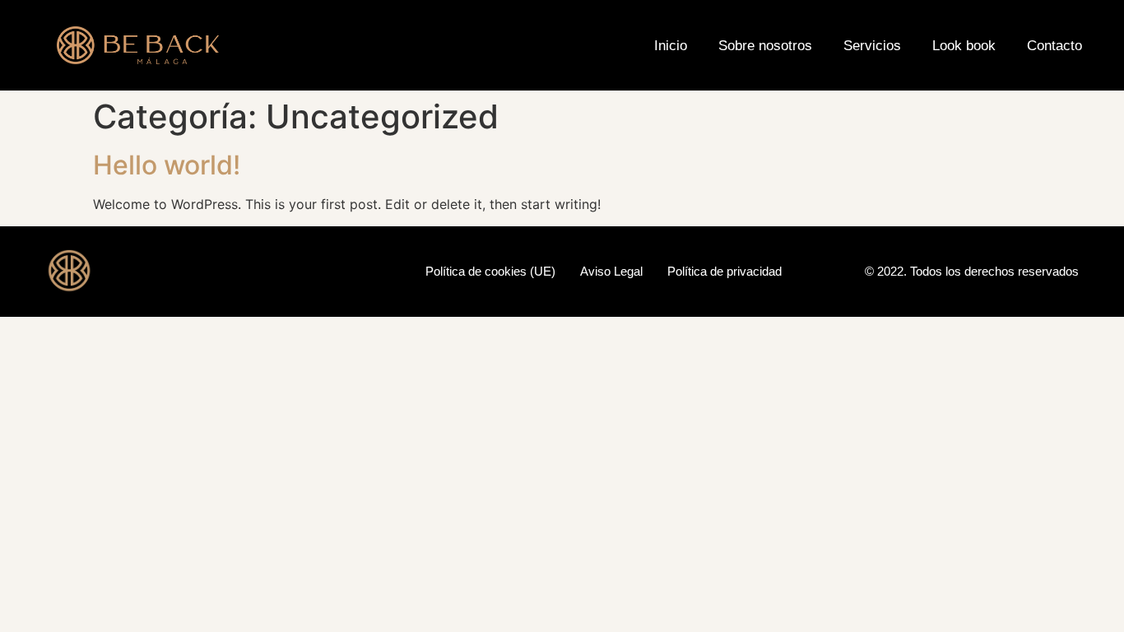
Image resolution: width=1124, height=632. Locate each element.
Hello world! (166, 165)
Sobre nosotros (765, 45)
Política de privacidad (724, 271)
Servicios (872, 45)
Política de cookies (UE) (490, 271)
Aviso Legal (611, 271)
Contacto (1054, 45)
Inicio (670, 45)
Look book (964, 45)
